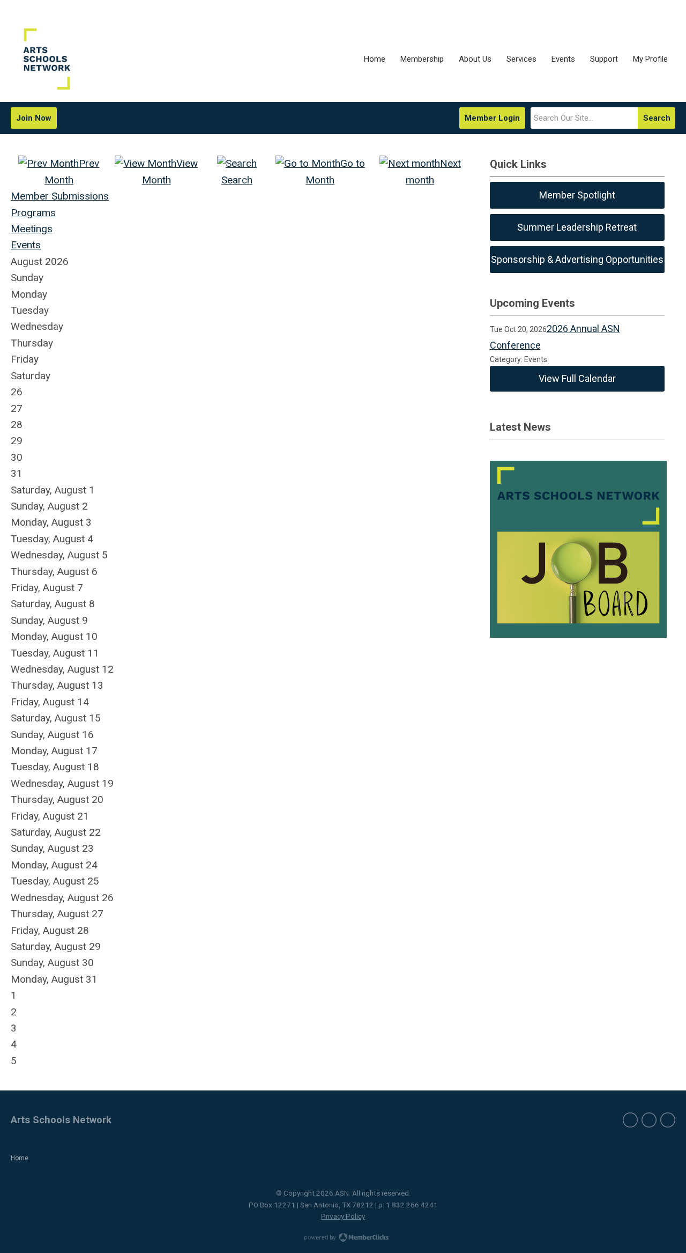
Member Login (492, 118)
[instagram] (667, 1119)
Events (26, 245)
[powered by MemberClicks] (343, 1238)
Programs (33, 213)
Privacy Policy (343, 1216)
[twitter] (649, 1119)
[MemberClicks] (41, 59)
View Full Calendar (577, 378)
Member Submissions (60, 196)
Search (656, 118)
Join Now (33, 118)
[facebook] (630, 1119)
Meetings (32, 229)
